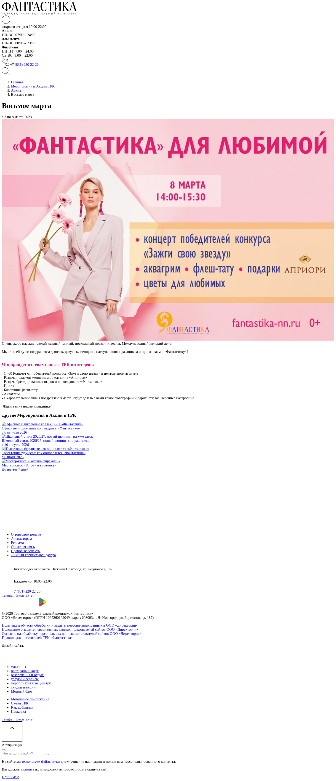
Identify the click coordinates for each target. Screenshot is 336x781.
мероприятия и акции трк (31, 683)
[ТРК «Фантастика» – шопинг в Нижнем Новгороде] (39, 13)
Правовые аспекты (25, 551)
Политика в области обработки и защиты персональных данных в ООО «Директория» (70, 625)
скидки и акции (23, 687)
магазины (18, 667)
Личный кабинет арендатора (33, 555)
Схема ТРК (20, 703)
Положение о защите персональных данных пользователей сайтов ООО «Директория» (70, 629)
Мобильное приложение (30, 699)
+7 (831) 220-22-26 (24, 64)
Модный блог (21, 691)
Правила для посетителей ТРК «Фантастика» (37, 638)
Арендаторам (21, 538)
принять (27, 769)
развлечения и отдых (27, 675)
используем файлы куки (41, 761)
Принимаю (10, 777)
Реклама (17, 543)
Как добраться (22, 707)
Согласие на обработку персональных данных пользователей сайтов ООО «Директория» (71, 633)
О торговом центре (26, 534)
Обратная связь (23, 547)
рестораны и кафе (25, 671)
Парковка (18, 711)
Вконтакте (24, 595)
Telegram (8, 595)
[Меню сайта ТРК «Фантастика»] (20, 74)
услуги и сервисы (25, 679)
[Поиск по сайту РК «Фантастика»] (6, 74)
